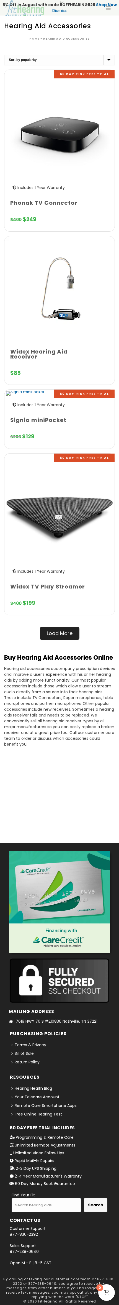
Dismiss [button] (59, 10)
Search (95, 1205)
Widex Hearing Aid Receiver (39, 354)
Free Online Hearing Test (38, 1114)
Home (34, 39)
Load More (60, 633)
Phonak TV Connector (43, 203)
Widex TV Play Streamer (47, 586)
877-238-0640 (24, 1251)
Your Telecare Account (37, 1097)
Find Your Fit (23, 1195)
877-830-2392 (24, 1234)
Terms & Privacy (30, 1045)
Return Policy (27, 1062)
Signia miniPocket (38, 420)
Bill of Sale (24, 1053)
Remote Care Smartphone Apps (46, 1105)
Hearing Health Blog (33, 1088)
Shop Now (106, 4)
